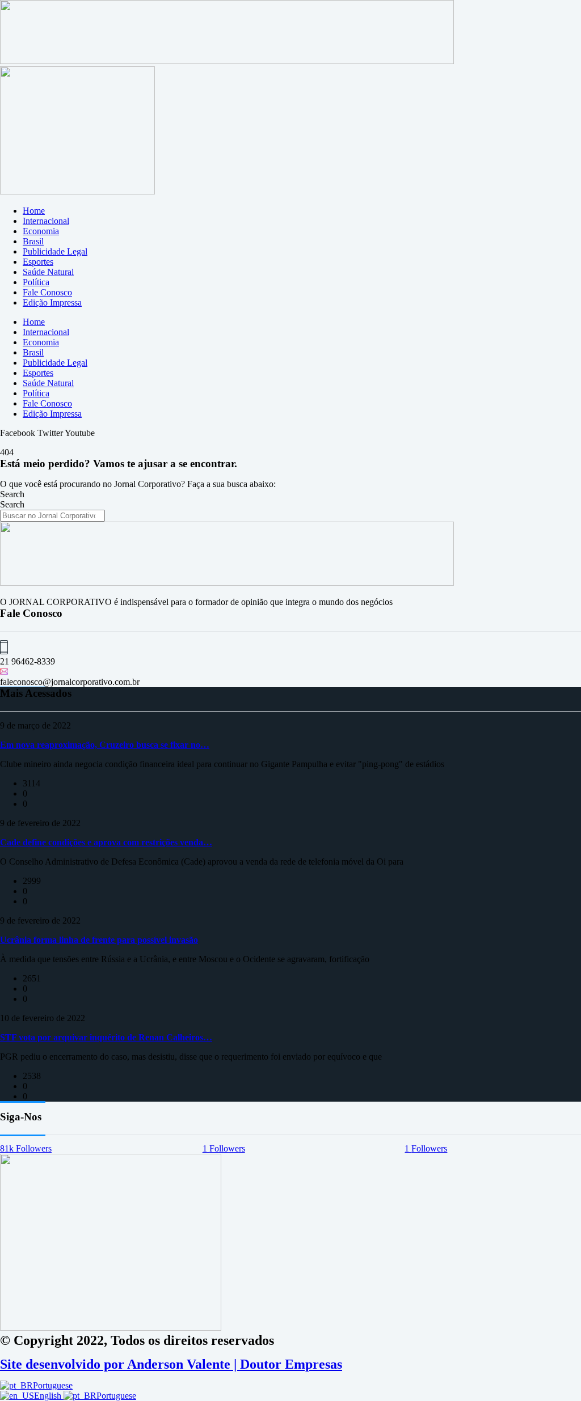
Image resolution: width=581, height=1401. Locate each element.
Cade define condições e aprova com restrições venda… (106, 842)
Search (12, 494)
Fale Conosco (47, 292)
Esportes (38, 261)
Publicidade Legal (55, 251)
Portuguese (53, 1385)
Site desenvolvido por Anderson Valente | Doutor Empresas (171, 1364)
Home (34, 210)
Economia (41, 231)
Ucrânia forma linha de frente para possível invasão (99, 940)
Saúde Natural (48, 272)
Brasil (33, 241)
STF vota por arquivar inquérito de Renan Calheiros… (106, 1037)
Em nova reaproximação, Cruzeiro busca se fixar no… (104, 745)
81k (26, 1148)
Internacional (46, 221)
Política (36, 282)
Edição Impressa (52, 302)
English (49, 1395)
